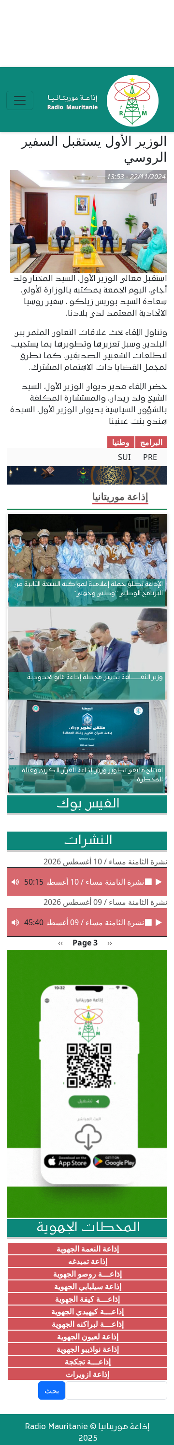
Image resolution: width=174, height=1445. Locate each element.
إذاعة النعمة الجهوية (88, 1248)
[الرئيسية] (101, 100)
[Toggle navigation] (19, 100)
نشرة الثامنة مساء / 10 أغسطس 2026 (105, 861)
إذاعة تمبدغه (87, 1261)
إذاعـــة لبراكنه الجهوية (88, 1324)
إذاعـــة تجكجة (88, 1361)
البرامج (151, 442)
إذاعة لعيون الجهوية (87, 1336)
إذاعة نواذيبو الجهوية (88, 1349)
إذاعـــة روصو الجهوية (87, 1273)
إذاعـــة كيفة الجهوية (87, 1298)
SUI (124, 457)
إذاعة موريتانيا (120, 496)
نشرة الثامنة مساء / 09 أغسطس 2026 (105, 902)
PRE (150, 457)
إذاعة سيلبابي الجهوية (87, 1286)
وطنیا (121, 442)
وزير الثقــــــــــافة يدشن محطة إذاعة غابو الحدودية (95, 677)
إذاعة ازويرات (87, 1374)
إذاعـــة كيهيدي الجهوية (87, 1311)
